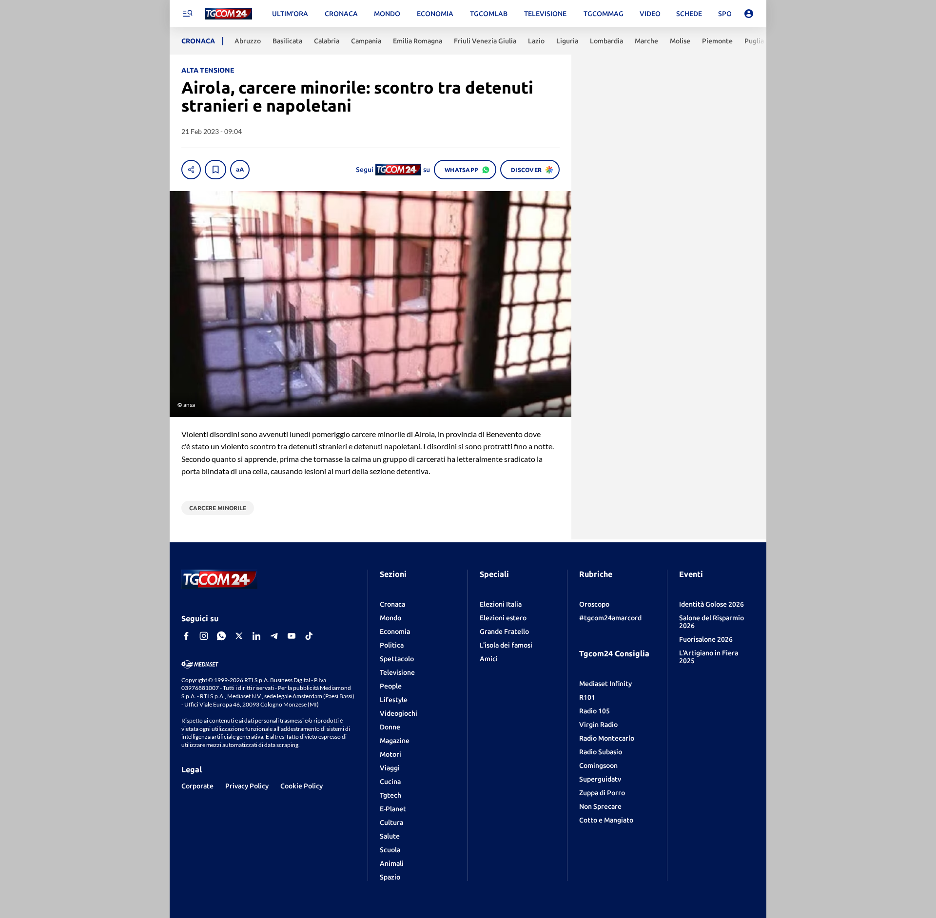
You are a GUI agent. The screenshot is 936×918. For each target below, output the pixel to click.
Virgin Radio (598, 724)
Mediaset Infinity (605, 684)
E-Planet (393, 809)
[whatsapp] (221, 636)
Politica (392, 645)
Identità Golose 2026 (711, 604)
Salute (390, 836)
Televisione (397, 672)
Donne (390, 727)
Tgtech (390, 795)
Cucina (390, 781)
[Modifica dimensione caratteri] (240, 169)
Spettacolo (397, 659)
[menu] (187, 13)
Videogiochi (398, 713)
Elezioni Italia (501, 604)
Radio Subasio (600, 752)
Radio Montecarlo (606, 738)
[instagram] (204, 636)
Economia (395, 631)
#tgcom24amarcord (610, 618)
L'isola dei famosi (506, 645)
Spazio (390, 877)
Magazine (395, 741)
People (391, 686)
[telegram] (274, 636)
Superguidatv (600, 779)
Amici (489, 659)
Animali (392, 863)
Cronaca (392, 604)
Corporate (197, 786)
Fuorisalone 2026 (706, 639)
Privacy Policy (247, 786)
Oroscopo (594, 604)
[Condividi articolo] (191, 169)
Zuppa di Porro (602, 793)
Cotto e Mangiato (606, 820)
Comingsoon (598, 765)
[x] (239, 636)
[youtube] (291, 636)
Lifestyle (394, 700)
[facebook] (186, 636)
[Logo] (228, 14)
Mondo (390, 618)
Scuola (390, 850)
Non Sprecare (600, 806)
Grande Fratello (504, 631)
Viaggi (390, 768)
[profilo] (748, 13)
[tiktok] (309, 636)
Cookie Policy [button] (301, 786)
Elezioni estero (503, 618)
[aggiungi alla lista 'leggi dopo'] (215, 169)
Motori (390, 754)
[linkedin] (256, 636)
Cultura (391, 822)
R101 (587, 697)
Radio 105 (594, 711)
